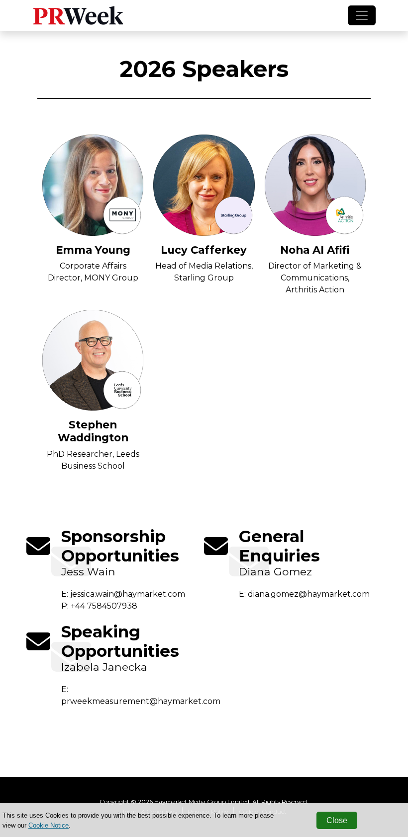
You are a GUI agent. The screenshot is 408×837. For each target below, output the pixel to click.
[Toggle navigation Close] (362, 15)
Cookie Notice (48, 825)
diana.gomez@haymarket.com (309, 594)
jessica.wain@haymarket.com (127, 594)
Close (336, 820)
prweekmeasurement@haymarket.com (140, 701)
